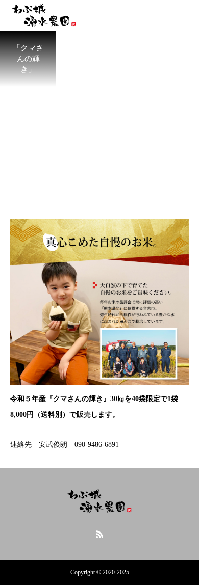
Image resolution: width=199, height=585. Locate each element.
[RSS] (99, 534)
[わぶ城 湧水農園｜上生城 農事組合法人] (99, 501)
